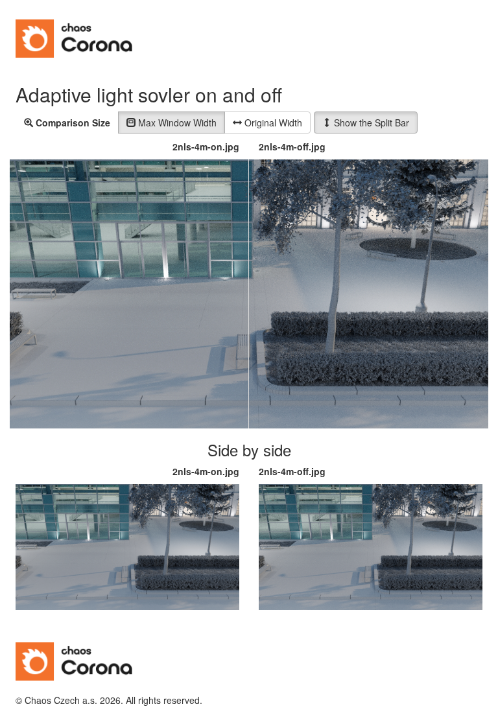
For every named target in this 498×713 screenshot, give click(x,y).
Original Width (272, 122)
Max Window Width (176, 122)
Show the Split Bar (370, 122)
